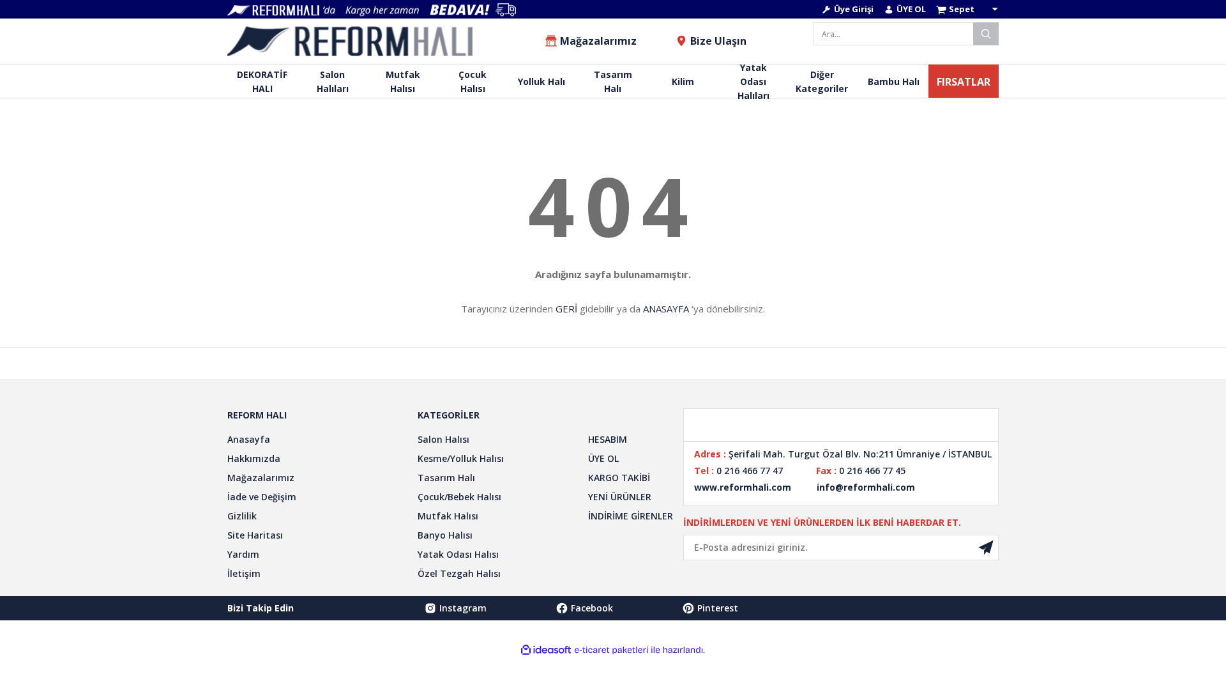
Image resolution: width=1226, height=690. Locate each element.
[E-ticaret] (611, 650)
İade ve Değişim (261, 497)
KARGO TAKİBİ (619, 477)
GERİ (566, 308)
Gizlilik (242, 516)
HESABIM (607, 439)
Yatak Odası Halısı (458, 554)
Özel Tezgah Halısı (459, 573)
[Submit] (986, 547)
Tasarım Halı (446, 477)
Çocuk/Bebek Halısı (459, 497)
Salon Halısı (443, 439)
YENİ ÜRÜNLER (619, 497)
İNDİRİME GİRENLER (630, 516)
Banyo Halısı (445, 535)
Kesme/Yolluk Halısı (461, 458)
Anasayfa (248, 439)
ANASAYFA (666, 308)
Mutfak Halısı (448, 516)
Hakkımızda (253, 458)
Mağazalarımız (260, 477)
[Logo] (350, 41)
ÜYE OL (603, 458)
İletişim (244, 573)
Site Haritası (255, 535)
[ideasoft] (545, 650)
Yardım (243, 554)
